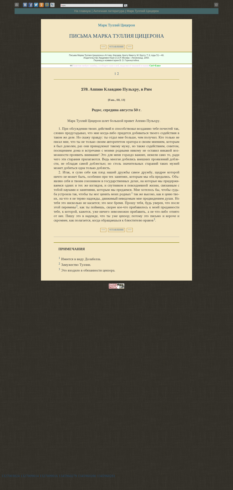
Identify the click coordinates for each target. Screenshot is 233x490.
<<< (103, 47)
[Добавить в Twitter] (36, 5)
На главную (82, 11)
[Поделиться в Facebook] (30, 5)
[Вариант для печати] (17, 6)
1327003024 (10, 476)
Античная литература (108, 11)
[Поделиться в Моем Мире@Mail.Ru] (47, 5)
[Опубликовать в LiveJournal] (52, 5)
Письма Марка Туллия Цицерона (116, 36)
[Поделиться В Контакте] (25, 5)
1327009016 (49, 476)
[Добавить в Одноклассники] (41, 5)
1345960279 (68, 476)
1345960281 (106, 476)
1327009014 (30, 476)
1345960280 (87, 476)
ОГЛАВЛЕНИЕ (116, 47)
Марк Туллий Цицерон (143, 11)
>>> (130, 47)
